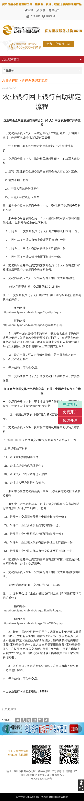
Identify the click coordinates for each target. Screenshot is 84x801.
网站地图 (51, 16)
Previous (6, 729)
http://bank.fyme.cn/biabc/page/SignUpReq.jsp (32, 312)
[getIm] (81, 782)
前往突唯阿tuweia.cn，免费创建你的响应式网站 (42, 797)
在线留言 (35, 16)
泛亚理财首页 (10, 59)
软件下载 (64, 43)
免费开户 (70, 412)
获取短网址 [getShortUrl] (9, 709)
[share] (81, 788)
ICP (35, 778)
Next (78, 729)
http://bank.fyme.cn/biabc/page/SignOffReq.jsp (35, 325)
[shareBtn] (17, 719)
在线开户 (8, 70)
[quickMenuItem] (29, 10)
